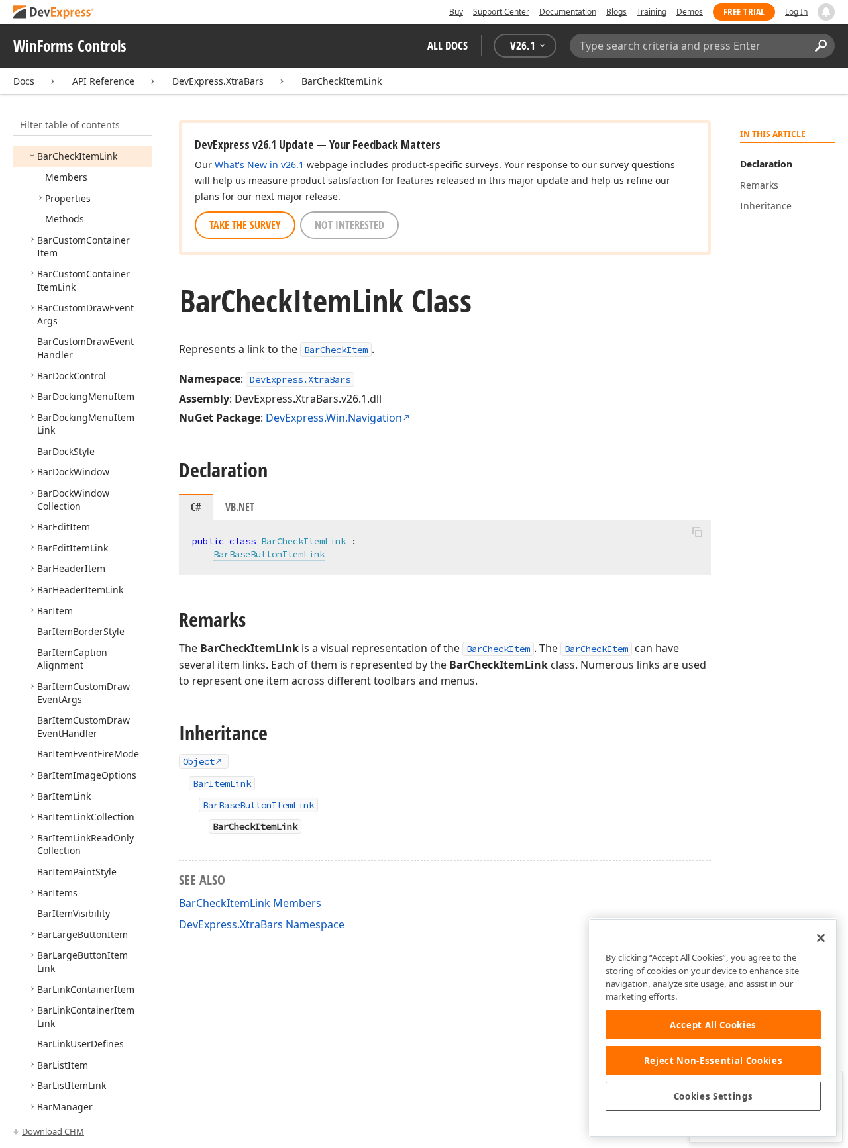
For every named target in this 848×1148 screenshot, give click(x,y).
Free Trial (744, 11)
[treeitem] (77, 156)
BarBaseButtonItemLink (269, 554)
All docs (447, 45)
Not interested (349, 225)
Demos (689, 11)
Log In (796, 11)
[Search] (820, 46)
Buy (456, 11)
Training (651, 11)
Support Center (501, 11)
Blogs (616, 11)
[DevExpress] (53, 13)
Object (199, 761)
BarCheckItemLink (341, 81)
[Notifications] (826, 12)
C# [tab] (196, 507)
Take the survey (245, 225)
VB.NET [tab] (239, 507)
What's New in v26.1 (259, 164)
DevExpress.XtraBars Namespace (261, 924)
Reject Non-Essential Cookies (713, 1061)
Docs (23, 81)
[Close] (820, 938)
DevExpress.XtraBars (218, 81)
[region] (713, 1027)
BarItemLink (222, 783)
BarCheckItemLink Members (250, 903)
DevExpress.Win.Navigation (334, 417)
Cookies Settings (713, 1096)
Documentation (567, 11)
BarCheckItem (336, 350)
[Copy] (697, 531)
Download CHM (53, 1131)
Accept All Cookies (713, 1025)
